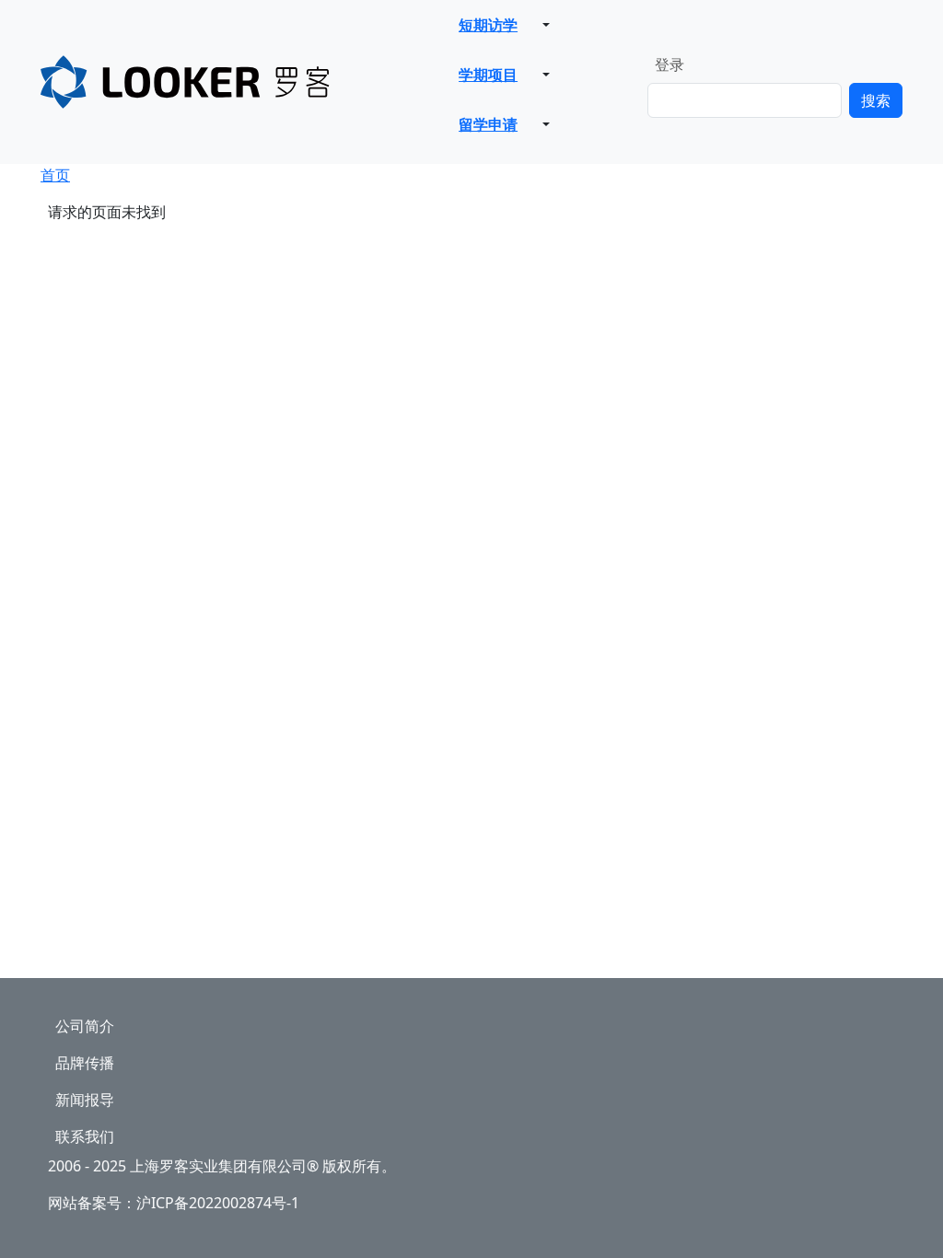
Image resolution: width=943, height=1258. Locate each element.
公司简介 (84, 1026)
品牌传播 (84, 1063)
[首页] (236, 82)
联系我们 (84, 1136)
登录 (669, 64)
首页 (55, 175)
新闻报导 (84, 1099)
